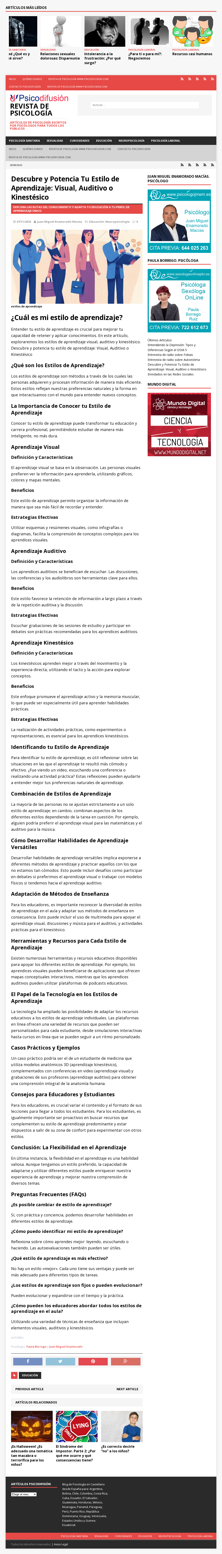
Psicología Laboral (165, 141)
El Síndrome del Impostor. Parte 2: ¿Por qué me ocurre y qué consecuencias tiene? (76, 1453)
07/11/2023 (24, 222)
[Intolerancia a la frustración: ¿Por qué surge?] (104, 31)
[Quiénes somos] (190, 79)
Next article (127, 1389)
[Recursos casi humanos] (192, 31)
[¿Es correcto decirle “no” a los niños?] (122, 1440)
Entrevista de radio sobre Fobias (170, 355)
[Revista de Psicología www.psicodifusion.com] (197, 79)
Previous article (29, 1389)
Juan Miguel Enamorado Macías (59, 222)
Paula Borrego (36, 1346)
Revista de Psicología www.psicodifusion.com (78, 79)
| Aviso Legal (59, 1544)
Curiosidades (79, 141)
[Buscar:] (144, 105)
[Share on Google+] (125, 1362)
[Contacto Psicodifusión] (205, 79)
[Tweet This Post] (60, 1362)
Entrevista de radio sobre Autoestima (174, 360)
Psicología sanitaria (24, 141)
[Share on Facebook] (28, 1362)
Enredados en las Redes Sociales (171, 374)
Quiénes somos (32, 79)
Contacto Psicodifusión (25, 86)
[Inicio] (182, 79)
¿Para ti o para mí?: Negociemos (145, 56)
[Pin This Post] (93, 1362)
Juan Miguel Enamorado (65, 1346)
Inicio (12, 79)
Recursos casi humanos (192, 53)
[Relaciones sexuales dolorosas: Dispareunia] (60, 31)
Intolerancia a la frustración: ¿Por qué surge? (102, 58)
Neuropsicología (131, 141)
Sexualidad (55, 141)
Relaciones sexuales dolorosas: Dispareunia (60, 56)
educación (30, 1375)
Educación (104, 141)
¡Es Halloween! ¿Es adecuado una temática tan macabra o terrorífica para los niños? (31, 1455)
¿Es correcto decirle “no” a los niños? (118, 1448)
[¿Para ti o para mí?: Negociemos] (148, 31)
